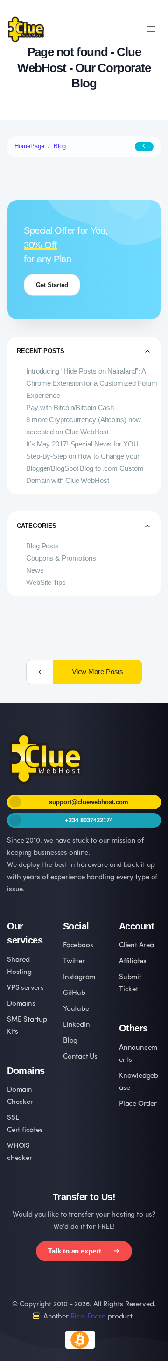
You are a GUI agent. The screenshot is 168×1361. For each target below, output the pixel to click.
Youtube (76, 1009)
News (35, 570)
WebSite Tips (46, 582)
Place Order (138, 1104)
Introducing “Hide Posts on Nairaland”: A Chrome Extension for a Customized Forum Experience (91, 383)
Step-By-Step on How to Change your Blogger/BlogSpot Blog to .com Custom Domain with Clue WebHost (84, 468)
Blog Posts (42, 546)
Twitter (74, 961)
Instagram (79, 977)
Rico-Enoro (88, 1316)
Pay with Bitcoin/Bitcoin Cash (70, 407)
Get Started (52, 284)
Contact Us (80, 1056)
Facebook (78, 945)
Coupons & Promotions (61, 558)
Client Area (136, 945)
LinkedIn (76, 1025)
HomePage (29, 146)
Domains (21, 1004)
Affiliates (133, 961)
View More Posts (98, 672)
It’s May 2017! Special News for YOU (82, 444)
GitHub (74, 993)
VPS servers (25, 988)
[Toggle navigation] (151, 29)
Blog (60, 146)
